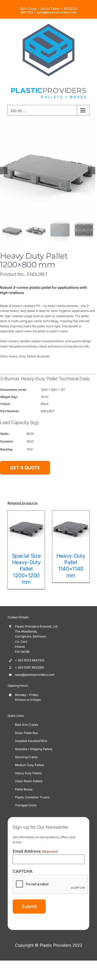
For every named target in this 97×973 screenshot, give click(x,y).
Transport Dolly (26, 805)
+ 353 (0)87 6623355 (29, 667)
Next (92, 170)
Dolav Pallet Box (26, 733)
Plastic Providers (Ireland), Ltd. (36, 626)
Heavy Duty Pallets (28, 773)
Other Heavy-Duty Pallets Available (25, 356)
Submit (29, 906)
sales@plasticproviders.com (57, 12)
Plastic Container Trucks (32, 797)
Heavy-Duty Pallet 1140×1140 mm (43, 565)
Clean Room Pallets (28, 781)
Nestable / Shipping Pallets (33, 749)
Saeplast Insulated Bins (31, 741)
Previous (3, 170)
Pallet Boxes (23, 789)
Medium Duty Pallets (29, 765)
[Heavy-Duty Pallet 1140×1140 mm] (43, 529)
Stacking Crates (26, 757)
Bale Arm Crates (26, 725)
